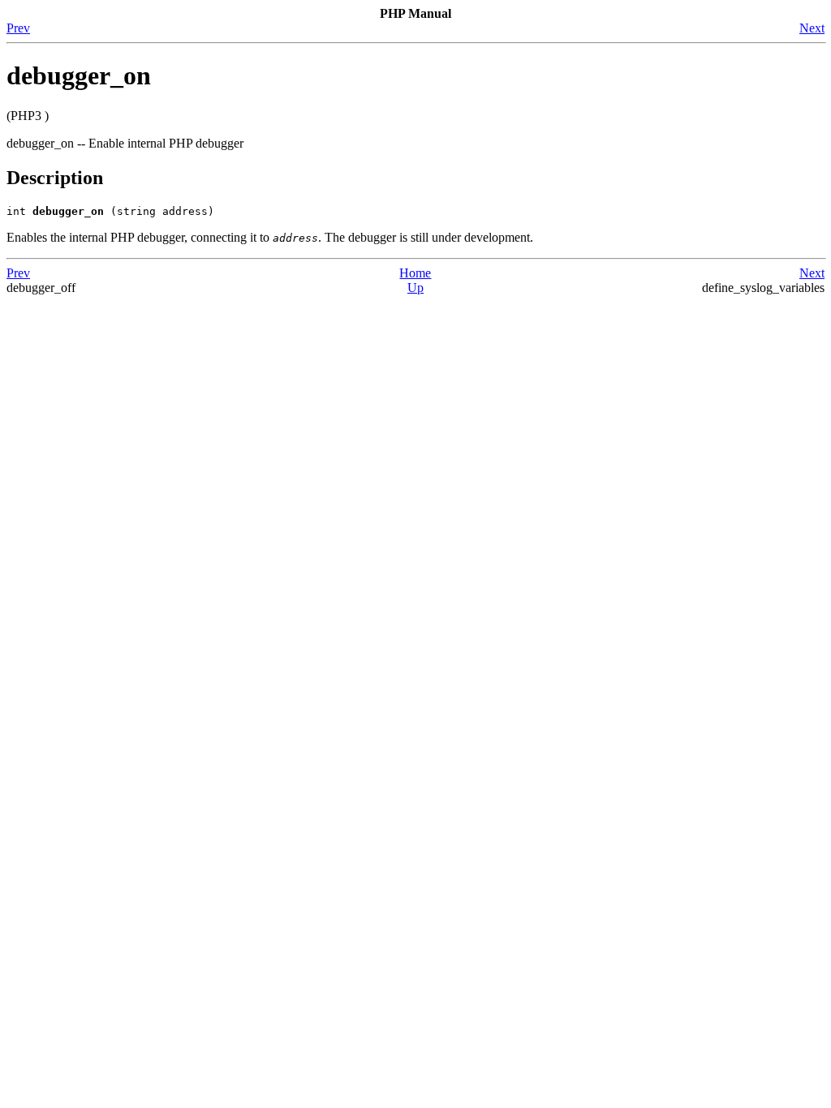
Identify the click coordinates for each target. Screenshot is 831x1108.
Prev (18, 28)
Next (812, 28)
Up (415, 287)
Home (415, 273)
